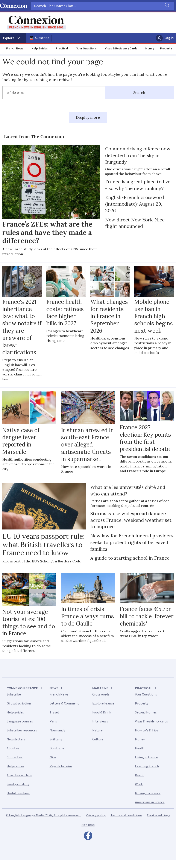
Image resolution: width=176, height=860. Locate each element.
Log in (169, 38)
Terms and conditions (126, 815)
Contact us (15, 757)
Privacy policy (96, 815)
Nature (97, 730)
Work (139, 784)
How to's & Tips (146, 730)
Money (149, 48)
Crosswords (100, 694)
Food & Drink (101, 712)
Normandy (57, 730)
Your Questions (86, 48)
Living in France (146, 757)
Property (166, 48)
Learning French (147, 766)
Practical (62, 48)
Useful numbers (18, 793)
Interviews (100, 721)
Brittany (56, 739)
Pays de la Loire (61, 766)
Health (140, 748)
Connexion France (22, 688)
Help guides (15, 712)
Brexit (139, 775)
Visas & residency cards (151, 721)
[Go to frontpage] (36, 23)
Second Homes (146, 712)
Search (139, 92)
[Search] (166, 6)
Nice (53, 757)
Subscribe (42, 38)
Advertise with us (19, 775)
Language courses (20, 721)
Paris (53, 721)
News (54, 688)
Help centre (15, 766)
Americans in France (149, 802)
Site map (88, 825)
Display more (88, 117)
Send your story (18, 784)
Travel (54, 712)
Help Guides (40, 48)
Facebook (88, 836)
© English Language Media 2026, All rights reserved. (43, 815)
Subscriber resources (22, 730)
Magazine (100, 688)
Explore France (103, 703)
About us (13, 748)
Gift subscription (19, 703)
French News (14, 48)
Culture (97, 739)
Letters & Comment (64, 703)
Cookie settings (158, 815)
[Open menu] (13, 38)
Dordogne (57, 748)
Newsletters (16, 739)
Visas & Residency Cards (121, 48)
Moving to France (147, 793)
